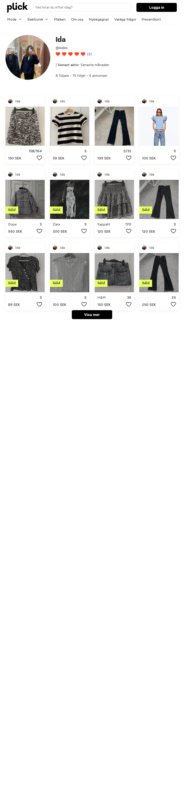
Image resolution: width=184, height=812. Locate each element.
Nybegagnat (99, 19)
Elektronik (35, 19)
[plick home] (17, 7)
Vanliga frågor (125, 19)
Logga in (156, 7)
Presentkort (151, 19)
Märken (60, 19)
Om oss (77, 19)
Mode (12, 19)
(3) (89, 54)
